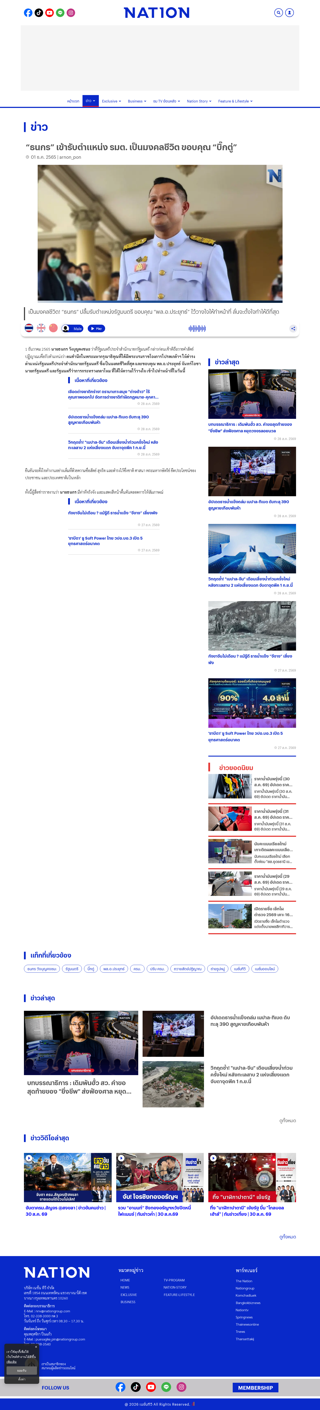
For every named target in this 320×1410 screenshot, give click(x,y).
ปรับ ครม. (157, 968)
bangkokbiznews (248, 1302)
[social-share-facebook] (28, 13)
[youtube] (151, 1390)
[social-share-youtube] (49, 13)
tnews (240, 1331)
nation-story (175, 1287)
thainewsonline (247, 1324)
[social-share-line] (60, 13)
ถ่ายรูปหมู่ (218, 968)
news (125, 1287)
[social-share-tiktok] (39, 13)
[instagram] (181, 1390)
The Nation (244, 1281)
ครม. (137, 968)
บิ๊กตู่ (91, 968)
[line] (166, 1390)
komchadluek (246, 1295)
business (128, 1301)
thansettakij (245, 1339)
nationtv (242, 1310)
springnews (244, 1317)
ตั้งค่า (21, 1379)
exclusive (129, 1294)
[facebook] (120, 1390)
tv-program (174, 1280)
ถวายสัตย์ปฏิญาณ (188, 968)
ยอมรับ (21, 1370)
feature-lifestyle (179, 1294)
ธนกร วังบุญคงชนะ (41, 968)
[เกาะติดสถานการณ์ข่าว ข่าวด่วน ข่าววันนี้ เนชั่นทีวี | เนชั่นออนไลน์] (156, 12)
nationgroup (245, 1288)
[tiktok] (136, 1390)
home (125, 1280)
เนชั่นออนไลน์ (265, 968)
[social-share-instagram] (71, 13)
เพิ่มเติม (12, 1362)
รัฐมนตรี (72, 968)
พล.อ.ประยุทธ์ (114, 968)
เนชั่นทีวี (240, 968)
